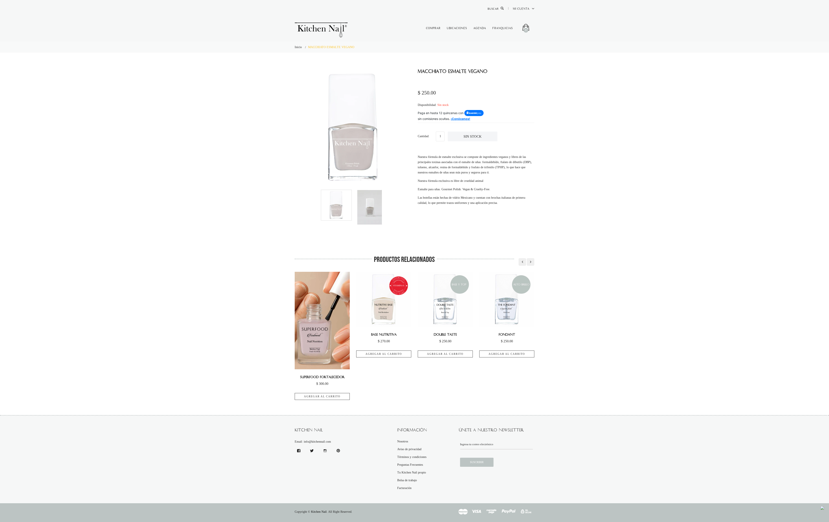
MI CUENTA (521, 9)
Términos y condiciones (411, 457)
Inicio (298, 47)
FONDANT (507, 334)
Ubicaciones (457, 28)
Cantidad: (423, 136)
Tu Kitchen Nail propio (411, 472)
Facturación (404, 488)
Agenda (479, 28)
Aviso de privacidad (409, 449)
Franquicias (502, 28)
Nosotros (402, 441)
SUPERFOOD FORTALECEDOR (322, 377)
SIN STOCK (473, 136)
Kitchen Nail (319, 511)
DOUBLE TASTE (445, 334)
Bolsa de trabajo (407, 480)
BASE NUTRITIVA (384, 334)
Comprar (433, 28)
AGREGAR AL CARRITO (322, 396)
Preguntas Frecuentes (410, 464)
